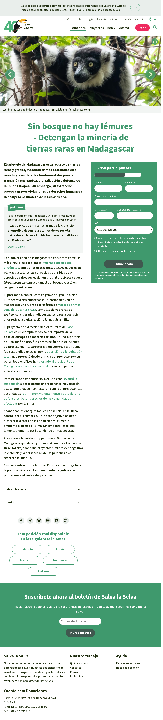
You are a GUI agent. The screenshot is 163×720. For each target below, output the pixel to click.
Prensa (74, 672)
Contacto (75, 668)
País (96, 223)
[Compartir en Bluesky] (39, 520)
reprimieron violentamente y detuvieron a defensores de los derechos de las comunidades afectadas (42, 398)
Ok (135, 7)
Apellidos (130, 182)
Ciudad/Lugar (124, 209)
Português (125, 19)
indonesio (60, 560)
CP (95, 209)
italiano (43, 571)
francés (25, 560)
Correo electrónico (105, 196)
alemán (27, 549)
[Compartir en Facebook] (21, 520)
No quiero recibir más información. (117, 251)
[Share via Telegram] (30, 520)
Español (67, 19)
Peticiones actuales (128, 663)
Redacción (76, 676)
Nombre (98, 182)
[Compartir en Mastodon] (48, 520)
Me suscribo (83, 633)
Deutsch (79, 19)
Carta (10, 502)
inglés (60, 549)
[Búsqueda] (155, 27)
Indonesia (139, 19)
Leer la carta (16, 246)
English (90, 19)
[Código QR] (66, 520)
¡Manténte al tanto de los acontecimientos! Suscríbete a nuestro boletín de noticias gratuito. (122, 242)
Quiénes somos (79, 663)
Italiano (113, 19)
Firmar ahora (123, 264)
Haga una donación (127, 668)
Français (101, 19)
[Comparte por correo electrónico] (57, 520)
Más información (18, 489)
